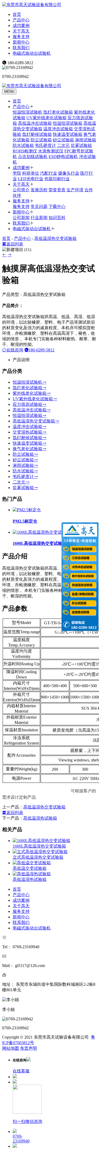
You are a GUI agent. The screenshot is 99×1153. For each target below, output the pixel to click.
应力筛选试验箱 (27, 404)
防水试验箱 (23, 145)
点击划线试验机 (33, 156)
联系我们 (21, 47)
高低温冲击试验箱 (35, 123)
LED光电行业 (30, 178)
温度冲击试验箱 (58, 129)
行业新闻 (39, 217)
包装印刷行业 (57, 178)
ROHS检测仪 (25, 151)
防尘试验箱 (41, 140)
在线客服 (21, 1071)
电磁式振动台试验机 (32, 53)
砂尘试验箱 (63, 140)
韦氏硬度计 (45, 145)
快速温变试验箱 (67, 134)
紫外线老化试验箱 (29, 393)
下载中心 (57, 206)
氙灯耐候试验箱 (37, 134)
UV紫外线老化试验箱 (46, 117)
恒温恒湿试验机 (27, 112)
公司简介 (21, 190)
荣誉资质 (57, 190)
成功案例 (21, 25)
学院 (17, 173)
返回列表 (14, 244)
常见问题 (39, 206)
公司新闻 (21, 217)
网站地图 (10, 1048)
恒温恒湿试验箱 (67, 123)
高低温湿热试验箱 (40, 818)
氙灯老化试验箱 (58, 112)
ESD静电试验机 (63, 156)
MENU (9, 92)
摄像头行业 (68, 173)
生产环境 (75, 190)
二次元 (63, 145)
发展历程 (39, 190)
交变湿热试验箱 (27, 432)
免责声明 (28, 1048)
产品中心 (21, 20)
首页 (17, 14)
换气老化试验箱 (27, 449)
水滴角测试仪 (50, 151)
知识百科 (57, 217)
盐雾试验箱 (81, 145)
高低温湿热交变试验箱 (55, 238)
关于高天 (21, 31)
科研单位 (30, 173)
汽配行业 (48, 173)
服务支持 (21, 36)
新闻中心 (21, 42)
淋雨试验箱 (85, 140)
